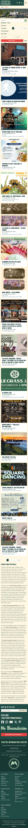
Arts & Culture (19, 774)
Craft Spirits (4, 812)
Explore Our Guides (13, 735)
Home (2, 7)
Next (25, 28)
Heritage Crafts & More (21, 782)
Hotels (2, 796)
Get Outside (4, 774)
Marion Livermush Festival (10, 640)
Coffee (2, 814)
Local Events (18, 783)
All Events (3, 23)
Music (16, 778)
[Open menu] (26, 3)
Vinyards (3, 811)
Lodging (3, 798)
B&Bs (2, 791)
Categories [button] (11, 40)
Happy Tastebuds (6, 805)
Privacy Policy (7, 822)
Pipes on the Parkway (11, 627)
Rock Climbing (4, 782)
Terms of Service (14, 822)
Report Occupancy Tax (20, 793)
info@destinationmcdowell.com (14, 751)
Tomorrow (3, 25)
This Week (3, 28)
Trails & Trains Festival (15, 585)
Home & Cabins (5, 794)
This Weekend (4, 31)
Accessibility (21, 822)
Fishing (3, 780)
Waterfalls (3, 778)
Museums (17, 776)
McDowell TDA (19, 788)
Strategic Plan (18, 791)
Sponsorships (18, 794)
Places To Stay (5, 788)
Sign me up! (22, 710)
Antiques (17, 780)
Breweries (3, 809)
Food (2, 807)
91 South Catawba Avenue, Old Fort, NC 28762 (14, 745)
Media (16, 796)
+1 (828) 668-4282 (14, 748)
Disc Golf (3, 783)
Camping (3, 793)
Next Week (4, 34)
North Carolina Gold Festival (10, 605)
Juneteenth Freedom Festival (12, 660)
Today (8, 23)
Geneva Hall (11, 697)
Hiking (2, 776)
